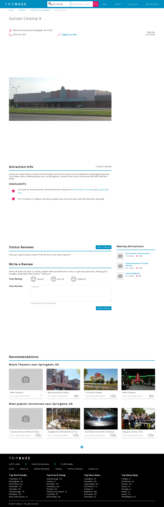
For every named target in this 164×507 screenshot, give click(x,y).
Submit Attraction (42, 469)
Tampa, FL (51, 481)
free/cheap (89, 189)
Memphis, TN (15, 494)
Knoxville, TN (15, 489)
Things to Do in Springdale (39, 10)
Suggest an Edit (69, 34)
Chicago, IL (126, 489)
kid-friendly (78, 189)
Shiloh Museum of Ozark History (137, 264)
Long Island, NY (91, 484)
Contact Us (93, 469)
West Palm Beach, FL (18, 496)
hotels (118, 4)
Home (11, 10)
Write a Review (103, 247)
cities (104, 4)
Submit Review (103, 308)
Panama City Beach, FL (57, 491)
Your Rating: (15, 279)
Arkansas (22, 10)
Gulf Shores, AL (16, 484)
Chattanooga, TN (16, 491)
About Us (24, 469)
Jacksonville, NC (54, 496)
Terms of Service (75, 469)
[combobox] (59, 4)
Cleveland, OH (90, 481)
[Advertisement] (82, 57)
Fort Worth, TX (90, 486)
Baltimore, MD (90, 491)
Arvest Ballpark (133, 273)
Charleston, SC (128, 481)
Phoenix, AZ (52, 489)
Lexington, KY (90, 479)
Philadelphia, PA (128, 496)
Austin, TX (125, 494)
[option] (60, 99)
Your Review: (16, 286)
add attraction (152, 4)
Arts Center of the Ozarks (138, 253)
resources (133, 4)
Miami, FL (125, 491)
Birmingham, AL (16, 481)
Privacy (58, 469)
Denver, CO (126, 484)
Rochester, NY (90, 494)
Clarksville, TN (15, 486)
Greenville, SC (90, 496)
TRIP (16, 4)
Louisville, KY (52, 494)
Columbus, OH (15, 479)
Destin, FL (126, 486)
